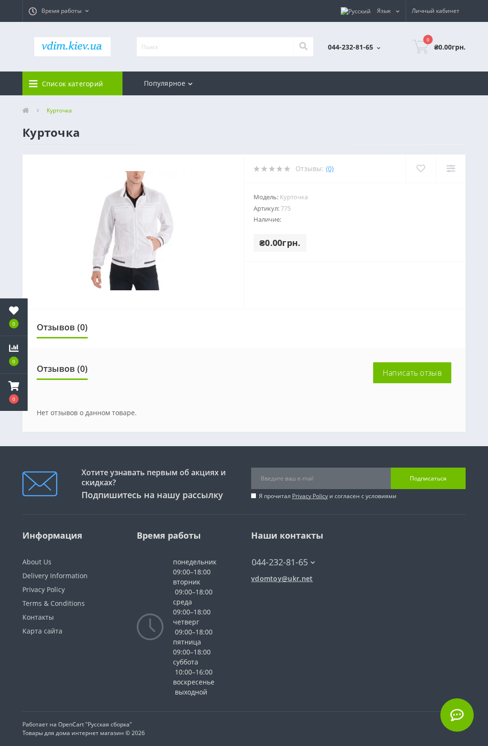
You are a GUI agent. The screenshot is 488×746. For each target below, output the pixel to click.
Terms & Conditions (53, 603)
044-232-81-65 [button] (280, 562)
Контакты (38, 617)
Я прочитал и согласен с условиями (327, 496)
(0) (330, 168)
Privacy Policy (310, 496)
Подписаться (428, 478)
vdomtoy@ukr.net (282, 578)
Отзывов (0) (62, 327)
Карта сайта (42, 630)
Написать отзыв (412, 373)
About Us (36, 561)
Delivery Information (55, 575)
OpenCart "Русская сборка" (95, 724)
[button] (58, 11)
